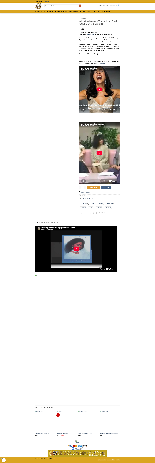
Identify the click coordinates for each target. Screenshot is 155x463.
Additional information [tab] (51, 222)
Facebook (84, 203)
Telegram (99, 207)
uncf (92, 198)
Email (91, 207)
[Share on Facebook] (80, 213)
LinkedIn (100, 203)
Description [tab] (39, 222)
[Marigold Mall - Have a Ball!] (38, 6)
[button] (47, 1)
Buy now (106, 187)
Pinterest (83, 207)
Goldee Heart (91, 34)
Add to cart (93, 187)
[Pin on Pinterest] (94, 213)
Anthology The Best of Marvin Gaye (109, 433)
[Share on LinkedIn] (97, 213)
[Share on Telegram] (103, 213)
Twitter (92, 203)
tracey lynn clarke (86, 198)
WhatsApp (110, 203)
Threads (108, 207)
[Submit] (80, 6)
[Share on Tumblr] (100, 213)
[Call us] (119, 1)
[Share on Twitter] (86, 213)
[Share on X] (83, 213)
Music (84, 18)
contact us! (101, 63)
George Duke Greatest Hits (42, 433)
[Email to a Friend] (91, 213)
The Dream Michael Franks (85, 433)
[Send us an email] (117, 1)
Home (80, 18)
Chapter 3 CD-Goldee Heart (64, 433)
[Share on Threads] (89, 213)
